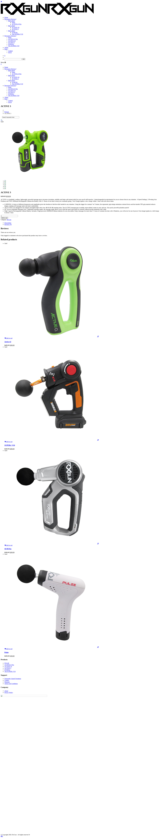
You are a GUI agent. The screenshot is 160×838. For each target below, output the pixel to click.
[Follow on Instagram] (2, 836)
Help (5, 49)
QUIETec (15, 32)
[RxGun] (47, 14)
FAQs (10, 52)
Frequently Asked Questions (12, 678)
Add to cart (4, 218)
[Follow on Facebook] (1, 836)
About (6, 47)
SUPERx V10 (9, 445)
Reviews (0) (8, 224)
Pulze (13, 22)
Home (6, 17)
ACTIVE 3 (15, 29)
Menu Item (11, 21)
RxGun (6, 112)
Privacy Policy (8, 692)
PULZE (6, 663)
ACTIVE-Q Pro (16, 24)
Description (7, 223)
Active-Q (7, 342)
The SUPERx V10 (17, 34)
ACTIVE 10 (15, 27)
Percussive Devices (10, 19)
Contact (10, 51)
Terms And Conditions (11, 683)
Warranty (7, 682)
